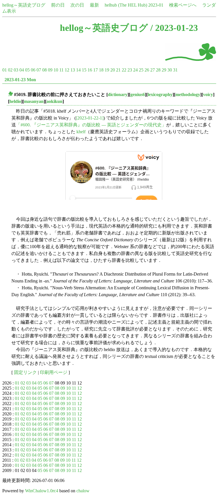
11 (61, 69)
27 (152, 69)
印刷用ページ (53, 372)
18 (101, 69)
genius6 (137, 94)
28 (158, 69)
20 (112, 69)
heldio (15, 101)
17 (95, 69)
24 (135, 69)
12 (67, 69)
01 (4, 69)
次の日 (77, 5)
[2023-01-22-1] (90, 117)
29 (164, 69)
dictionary (117, 94)
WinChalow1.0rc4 (41, 490)
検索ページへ (182, 5)
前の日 (58, 5)
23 (129, 69)
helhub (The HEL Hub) (126, 5)
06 (33, 69)
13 (72, 69)
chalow (83, 490)
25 (141, 69)
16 (90, 69)
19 (107, 69)
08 (44, 69)
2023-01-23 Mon (20, 79)
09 (50, 69)
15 (84, 69)
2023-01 (155, 5)
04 (21, 69)
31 (175, 69)
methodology (187, 94)
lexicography (160, 94)
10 (56, 69)
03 (16, 69)
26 (147, 69)
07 (38, 69)
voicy (208, 94)
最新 (94, 5)
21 (118, 69)
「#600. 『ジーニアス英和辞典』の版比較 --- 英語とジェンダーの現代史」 (91, 124)
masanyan (34, 101)
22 (124, 69)
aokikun (54, 101)
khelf (81, 131)
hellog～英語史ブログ (23, 5)
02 (10, 69)
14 (78, 69)
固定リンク (25, 372)
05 (27, 69)
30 (169, 69)
